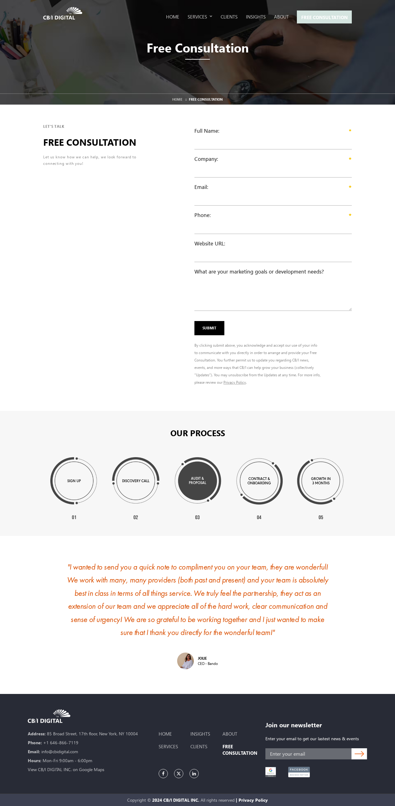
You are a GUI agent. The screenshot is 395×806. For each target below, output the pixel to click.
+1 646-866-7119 (60, 742)
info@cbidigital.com (59, 751)
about (229, 734)
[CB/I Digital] (64, 13)
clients (198, 746)
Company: (206, 158)
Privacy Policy (234, 382)
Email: (201, 186)
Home (177, 99)
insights (200, 734)
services (168, 746)
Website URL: (209, 243)
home (165, 734)
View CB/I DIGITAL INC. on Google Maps (66, 769)
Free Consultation (324, 17)
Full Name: (206, 130)
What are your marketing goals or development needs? (259, 271)
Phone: (202, 215)
